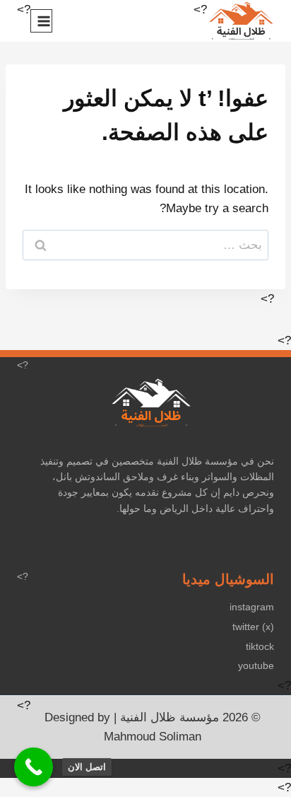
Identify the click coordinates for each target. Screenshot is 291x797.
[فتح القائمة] (41, 21)
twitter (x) (253, 626)
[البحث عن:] (145, 245)
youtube (256, 665)
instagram (252, 606)
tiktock (260, 646)
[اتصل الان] (33, 766)
